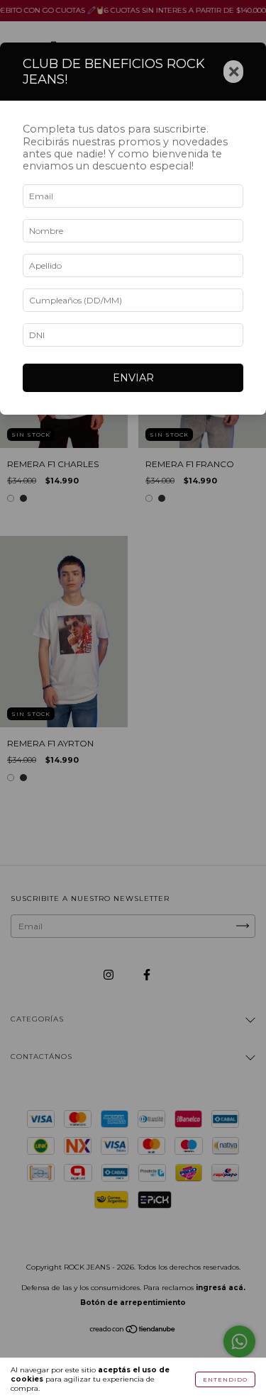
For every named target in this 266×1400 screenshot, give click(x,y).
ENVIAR (133, 377)
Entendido (225, 1379)
